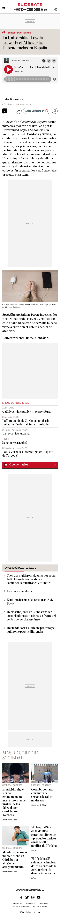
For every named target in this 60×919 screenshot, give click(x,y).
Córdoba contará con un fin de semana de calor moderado (42, 795)
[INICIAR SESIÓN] (56, 10)
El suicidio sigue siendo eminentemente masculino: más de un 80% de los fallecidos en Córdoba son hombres (13, 802)
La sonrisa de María (19, 591)
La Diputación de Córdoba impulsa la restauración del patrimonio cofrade (25, 422)
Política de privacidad (21, 907)
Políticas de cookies (40, 907)
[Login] (56, 10)
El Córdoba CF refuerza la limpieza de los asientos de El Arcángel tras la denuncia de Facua (44, 866)
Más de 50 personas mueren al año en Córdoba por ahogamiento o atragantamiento (14, 860)
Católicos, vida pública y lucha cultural (26, 411)
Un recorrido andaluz (15, 433)
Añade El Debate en (34, 111)
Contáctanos (31, 903)
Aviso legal (44, 903)
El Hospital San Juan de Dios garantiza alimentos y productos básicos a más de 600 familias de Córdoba (44, 836)
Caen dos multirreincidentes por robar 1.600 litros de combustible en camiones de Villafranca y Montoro (31, 579)
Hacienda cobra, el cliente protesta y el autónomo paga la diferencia (31, 629)
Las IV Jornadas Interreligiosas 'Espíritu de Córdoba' (28, 453)
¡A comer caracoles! (14, 442)
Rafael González (12, 99)
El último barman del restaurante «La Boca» (30, 601)
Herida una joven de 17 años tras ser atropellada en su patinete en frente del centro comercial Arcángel (31, 615)
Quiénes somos (16, 903)
